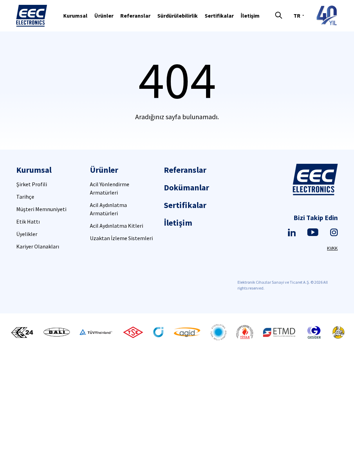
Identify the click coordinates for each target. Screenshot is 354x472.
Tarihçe (25, 196)
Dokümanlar (186, 187)
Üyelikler (26, 233)
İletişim (250, 15)
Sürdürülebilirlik (177, 15)
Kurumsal (75, 15)
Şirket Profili (31, 184)
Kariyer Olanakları (37, 246)
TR (297, 15)
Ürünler (103, 15)
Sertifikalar (219, 15)
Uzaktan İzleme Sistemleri (121, 238)
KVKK (332, 248)
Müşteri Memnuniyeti (41, 209)
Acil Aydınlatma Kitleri (116, 225)
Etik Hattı (28, 221)
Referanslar (135, 15)
